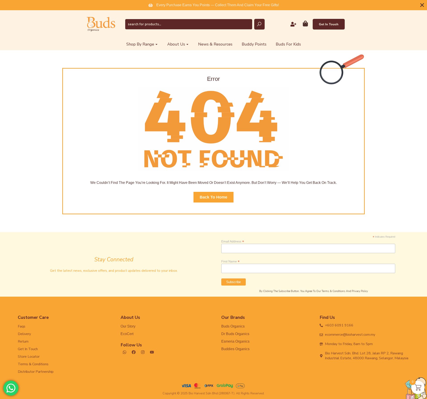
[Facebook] (134, 352)
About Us (176, 44)
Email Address (232, 241)
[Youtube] (152, 352)
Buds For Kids (288, 44)
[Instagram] (143, 352)
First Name (230, 261)
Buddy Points (254, 44)
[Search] (259, 24)
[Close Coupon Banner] (422, 5)
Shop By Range (140, 44)
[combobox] (188, 24)
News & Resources (215, 44)
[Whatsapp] (125, 352)
